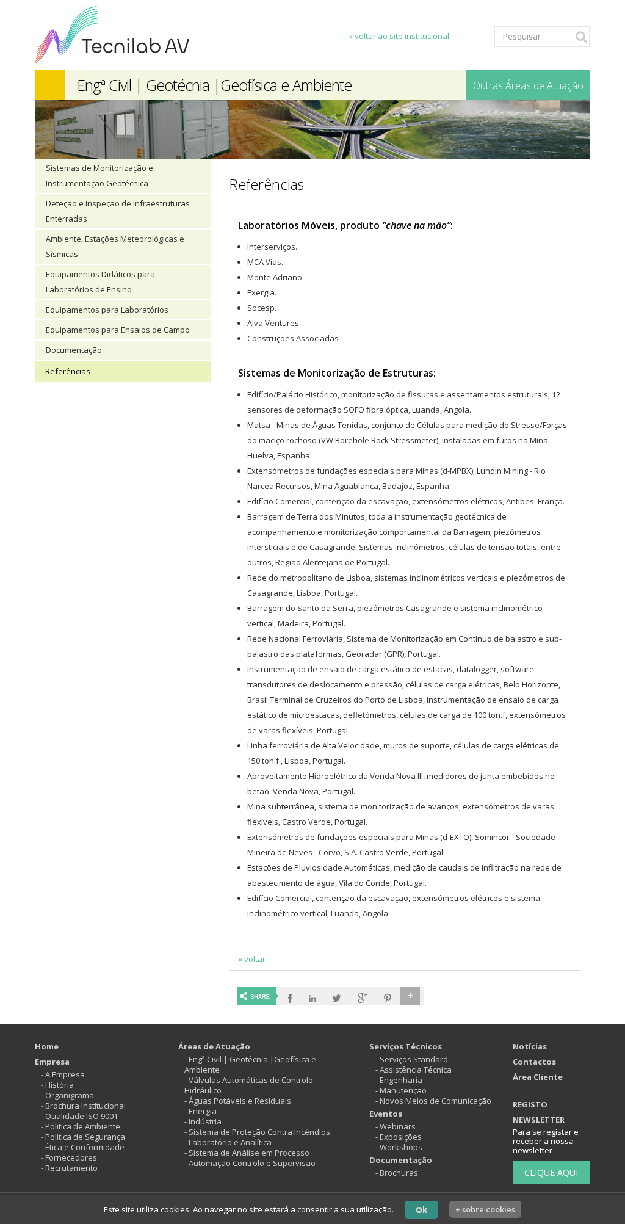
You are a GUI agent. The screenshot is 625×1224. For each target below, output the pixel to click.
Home (47, 1046)
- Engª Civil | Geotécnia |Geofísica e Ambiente (250, 1064)
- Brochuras (396, 1172)
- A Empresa (63, 1074)
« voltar (252, 959)
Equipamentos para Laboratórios (107, 309)
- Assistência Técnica (413, 1069)
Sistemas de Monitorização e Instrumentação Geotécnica (99, 175)
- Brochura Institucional (83, 1105)
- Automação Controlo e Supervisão (250, 1162)
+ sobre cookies (485, 1209)
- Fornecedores (69, 1157)
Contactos (534, 1061)
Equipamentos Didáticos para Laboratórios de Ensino (100, 282)
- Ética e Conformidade (83, 1147)
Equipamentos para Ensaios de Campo (118, 329)
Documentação (74, 349)
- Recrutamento (69, 1167)
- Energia (200, 1111)
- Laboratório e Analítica (228, 1142)
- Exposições (398, 1136)
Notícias (530, 1046)
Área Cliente (538, 1076)
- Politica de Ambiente (80, 1126)
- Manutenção (401, 1090)
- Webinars (395, 1126)
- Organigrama (67, 1095)
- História (57, 1084)
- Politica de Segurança (83, 1136)
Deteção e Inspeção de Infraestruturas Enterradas (118, 211)
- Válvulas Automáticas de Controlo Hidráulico (248, 1085)
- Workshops (398, 1147)
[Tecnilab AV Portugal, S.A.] (112, 34)
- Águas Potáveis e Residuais (237, 1100)
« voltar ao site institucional (399, 36)
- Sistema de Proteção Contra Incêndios (257, 1131)
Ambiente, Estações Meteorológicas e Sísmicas (115, 246)
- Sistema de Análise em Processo (246, 1152)
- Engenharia (398, 1079)
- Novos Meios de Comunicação (433, 1100)
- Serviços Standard (411, 1059)
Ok (421, 1209)
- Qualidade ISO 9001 (79, 1115)
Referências (67, 371)
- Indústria (203, 1121)
